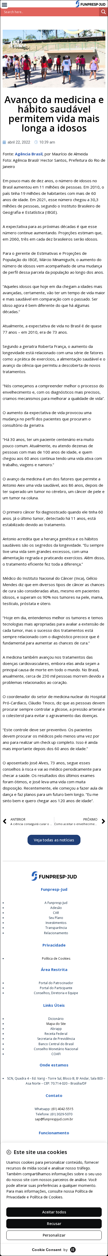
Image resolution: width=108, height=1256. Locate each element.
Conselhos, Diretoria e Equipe (56, 993)
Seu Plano (56, 918)
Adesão (56, 908)
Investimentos (56, 923)
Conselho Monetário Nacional (56, 1049)
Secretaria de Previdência (56, 1038)
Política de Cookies (56, 958)
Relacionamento (56, 933)
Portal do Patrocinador (56, 983)
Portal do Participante (56, 988)
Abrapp (56, 1028)
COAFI (56, 1054)
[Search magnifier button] (103, 11)
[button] (4, 4)
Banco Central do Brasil (56, 1044)
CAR (56, 913)
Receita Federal (56, 1033)
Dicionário (56, 1018)
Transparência (56, 928)
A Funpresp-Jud (56, 903)
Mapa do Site (56, 1023)
